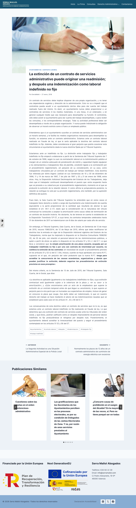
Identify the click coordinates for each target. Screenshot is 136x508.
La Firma (81, 4)
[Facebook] (113, 501)
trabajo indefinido (36, 333)
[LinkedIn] (103, 501)
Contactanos (127, 4)
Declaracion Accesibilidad (85, 501)
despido (61, 329)
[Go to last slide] (15, 407)
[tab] (63, 442)
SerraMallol (36, 94)
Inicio (73, 4)
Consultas (91, 4)
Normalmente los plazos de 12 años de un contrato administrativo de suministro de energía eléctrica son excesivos (92, 349)
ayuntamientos (35, 329)
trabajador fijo (86, 329)
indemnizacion (72, 329)
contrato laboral (50, 70)
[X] (108, 501)
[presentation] (29, 385)
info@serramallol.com (107, 473)
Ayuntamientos (35, 70)
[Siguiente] (120, 407)
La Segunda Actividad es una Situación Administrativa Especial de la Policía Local (44, 348)
